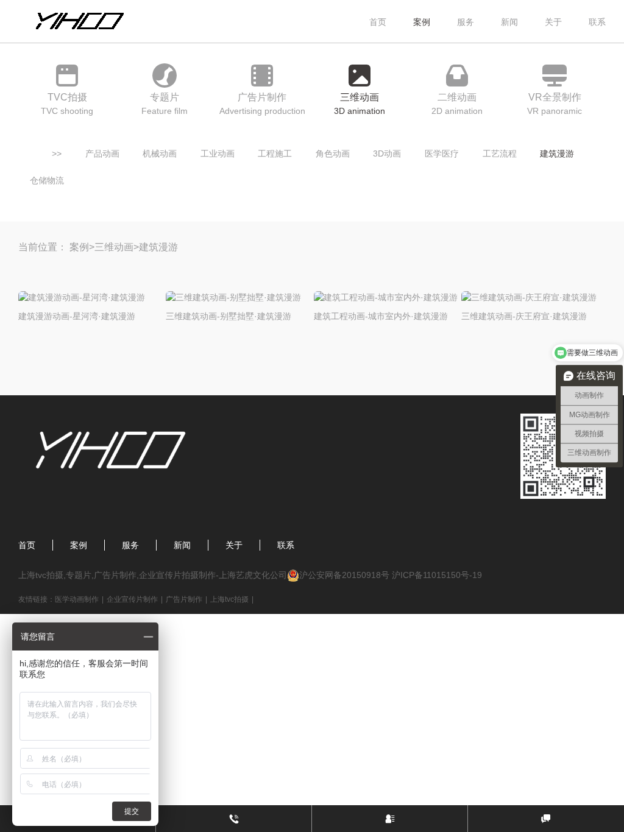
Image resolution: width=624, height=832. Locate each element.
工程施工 (275, 153)
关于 (553, 22)
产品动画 (102, 153)
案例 (421, 22)
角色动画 (333, 153)
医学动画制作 (77, 599)
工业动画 (217, 153)
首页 (377, 22)
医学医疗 (442, 153)
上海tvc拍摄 (229, 599)
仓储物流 (47, 180)
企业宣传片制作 (132, 599)
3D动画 (387, 153)
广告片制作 (184, 599)
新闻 (509, 22)
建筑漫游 (557, 153)
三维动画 (113, 247)
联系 (597, 22)
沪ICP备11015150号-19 (437, 575)
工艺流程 (500, 153)
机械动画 (160, 153)
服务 (465, 22)
